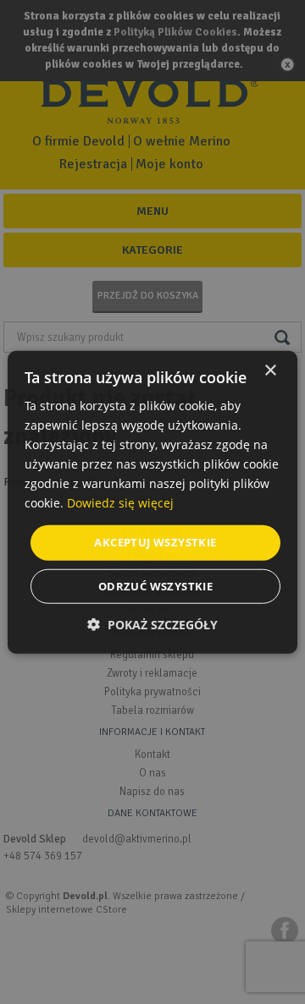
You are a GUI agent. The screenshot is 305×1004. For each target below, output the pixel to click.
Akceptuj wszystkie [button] (155, 542)
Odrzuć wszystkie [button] (155, 586)
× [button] (269, 370)
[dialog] (152, 502)
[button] (152, 625)
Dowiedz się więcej (120, 503)
